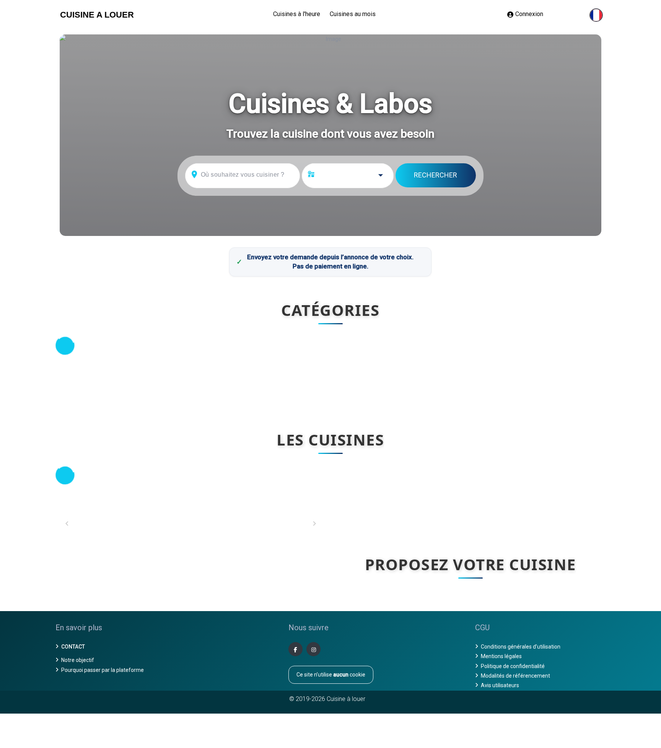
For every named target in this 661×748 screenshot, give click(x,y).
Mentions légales (501, 656)
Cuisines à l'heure (296, 14)
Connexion (529, 14)
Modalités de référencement (515, 676)
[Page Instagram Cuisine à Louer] (313, 649)
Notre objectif (77, 660)
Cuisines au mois (353, 14)
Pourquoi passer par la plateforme (102, 670)
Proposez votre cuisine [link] (470, 564)
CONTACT (73, 647)
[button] (596, 15)
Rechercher (435, 175)
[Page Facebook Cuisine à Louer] (295, 649)
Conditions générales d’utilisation (520, 647)
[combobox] (354, 175)
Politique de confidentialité (513, 666)
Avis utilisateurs (500, 685)
